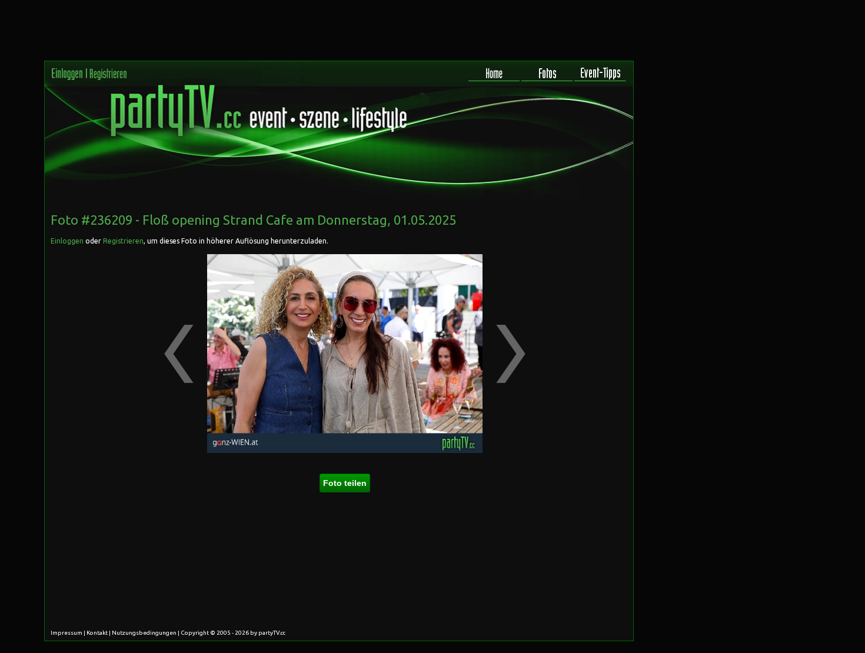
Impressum (66, 632)
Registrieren (123, 241)
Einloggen (67, 241)
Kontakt (97, 632)
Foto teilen (345, 483)
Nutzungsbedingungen (144, 632)
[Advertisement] (580, 278)
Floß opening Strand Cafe (219, 219)
